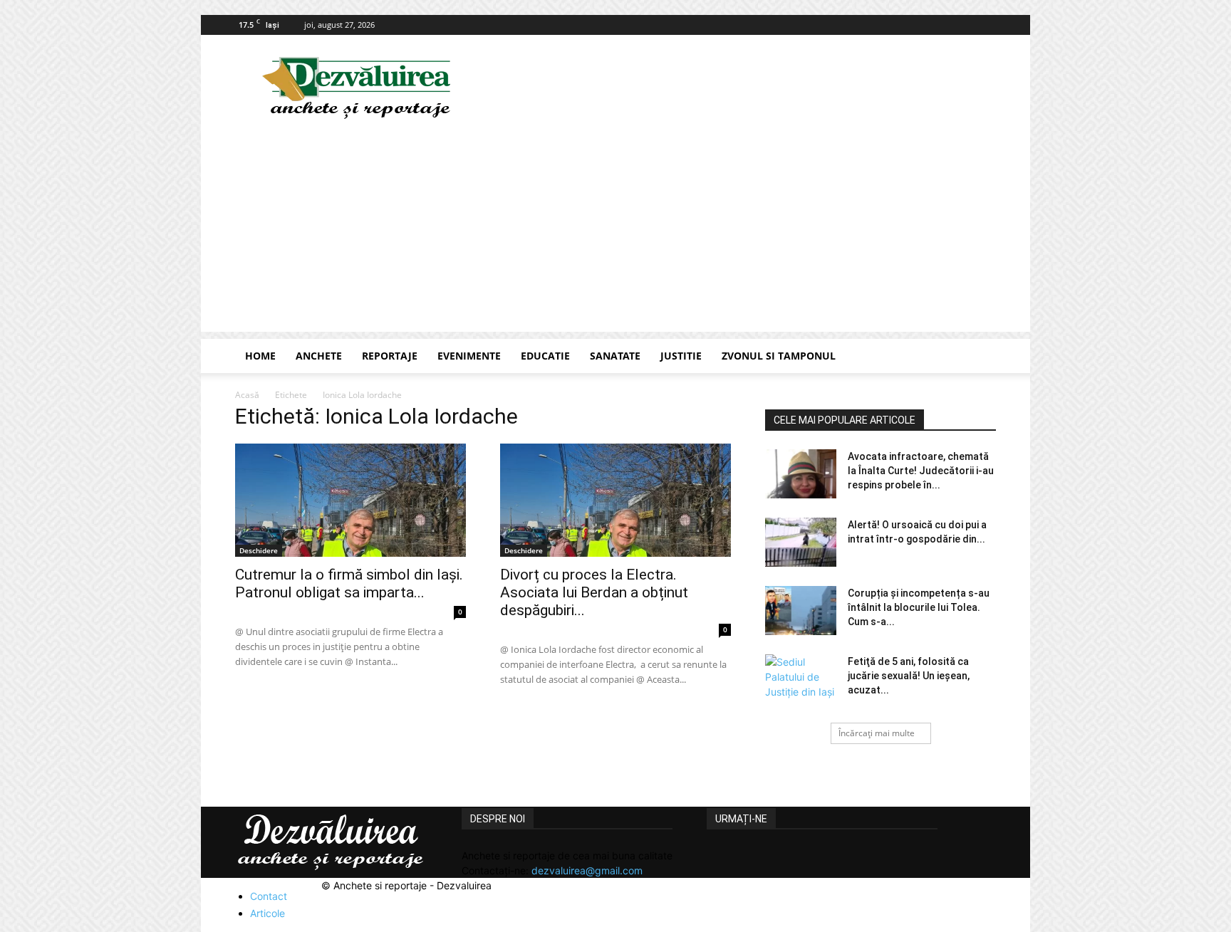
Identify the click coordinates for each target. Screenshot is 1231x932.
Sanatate (615, 355)
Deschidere (258, 550)
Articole (267, 913)
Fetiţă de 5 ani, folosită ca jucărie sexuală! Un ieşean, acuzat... (909, 676)
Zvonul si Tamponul (779, 355)
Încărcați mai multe (876, 733)
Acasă (247, 395)
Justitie (681, 355)
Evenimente (469, 355)
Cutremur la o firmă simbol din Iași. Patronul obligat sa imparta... (349, 583)
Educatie (545, 355)
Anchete (319, 355)
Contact (268, 896)
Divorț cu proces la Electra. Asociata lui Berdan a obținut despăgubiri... (594, 592)
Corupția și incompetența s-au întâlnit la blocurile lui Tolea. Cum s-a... (919, 607)
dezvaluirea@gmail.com (587, 870)
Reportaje (389, 355)
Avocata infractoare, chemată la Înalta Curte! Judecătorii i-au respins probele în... (921, 471)
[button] (979, 357)
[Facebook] (985, 25)
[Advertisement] (615, 232)
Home (260, 355)
